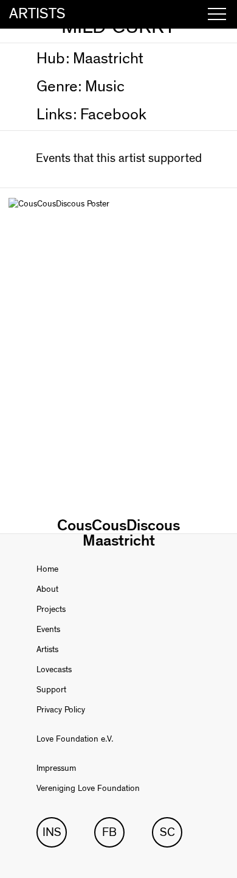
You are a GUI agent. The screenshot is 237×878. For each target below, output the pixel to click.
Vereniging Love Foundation (88, 788)
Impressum (56, 768)
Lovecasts (54, 670)
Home (47, 569)
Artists (47, 649)
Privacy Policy (60, 710)
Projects (51, 609)
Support (51, 690)
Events (48, 629)
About (47, 589)
